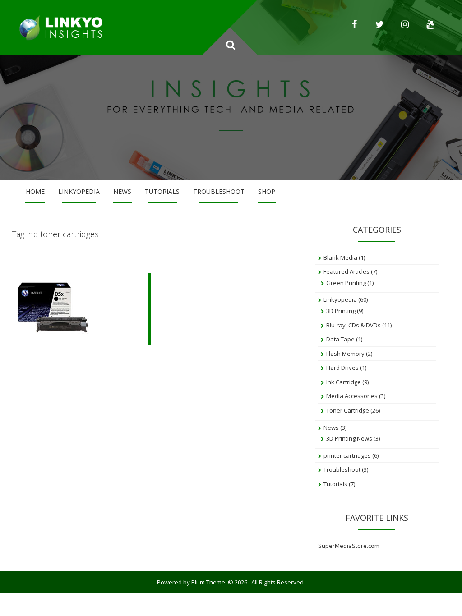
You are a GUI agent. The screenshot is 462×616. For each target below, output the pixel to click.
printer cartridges (347, 455)
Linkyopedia (79, 191)
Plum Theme (208, 582)
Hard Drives (342, 367)
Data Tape (340, 339)
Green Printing (346, 283)
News (122, 191)
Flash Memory (345, 353)
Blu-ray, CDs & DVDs (353, 325)
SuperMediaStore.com (348, 546)
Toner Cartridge (347, 410)
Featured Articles (346, 271)
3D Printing (341, 311)
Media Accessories (352, 396)
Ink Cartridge (343, 382)
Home (35, 191)
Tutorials (162, 191)
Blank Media (340, 257)
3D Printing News (349, 438)
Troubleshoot (219, 191)
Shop (266, 191)
